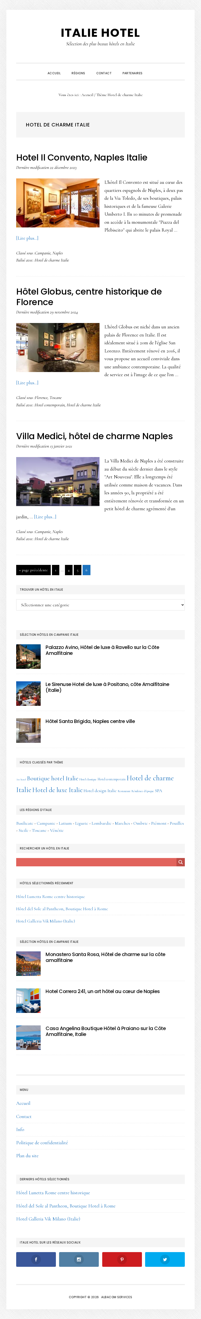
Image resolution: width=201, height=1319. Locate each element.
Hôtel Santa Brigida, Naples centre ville (90, 721)
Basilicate (24, 823)
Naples (57, 253)
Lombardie (102, 823)
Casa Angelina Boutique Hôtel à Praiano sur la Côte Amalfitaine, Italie (106, 1031)
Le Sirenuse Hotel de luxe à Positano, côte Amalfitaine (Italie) (107, 687)
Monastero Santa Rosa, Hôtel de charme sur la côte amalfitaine (105, 957)
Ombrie (140, 823)
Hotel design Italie (100, 790)
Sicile (23, 830)
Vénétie (57, 830)
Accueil (23, 1103)
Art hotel (21, 779)
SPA (158, 790)
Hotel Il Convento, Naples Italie (81, 157)
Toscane (56, 397)
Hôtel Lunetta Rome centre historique (50, 896)
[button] (154, 68)
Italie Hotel (100, 33)
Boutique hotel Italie (52, 778)
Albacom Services (116, 1297)
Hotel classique (88, 779)
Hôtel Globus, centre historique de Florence (89, 296)
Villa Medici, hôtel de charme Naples (94, 436)
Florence (41, 397)
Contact (24, 1117)
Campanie (42, 253)
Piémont (158, 823)
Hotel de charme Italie (52, 260)
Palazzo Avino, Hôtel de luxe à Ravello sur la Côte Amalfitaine (102, 650)
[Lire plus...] (27, 238)
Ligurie (81, 823)
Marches (122, 823)
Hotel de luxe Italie (57, 790)
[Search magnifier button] (180, 862)
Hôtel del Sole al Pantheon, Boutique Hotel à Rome (62, 908)
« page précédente (33, 571)
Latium (65, 823)
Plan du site (27, 1156)
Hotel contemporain (50, 405)
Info (20, 1129)
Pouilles (177, 823)
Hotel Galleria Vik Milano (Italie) (45, 921)
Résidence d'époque (142, 791)
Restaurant (124, 791)
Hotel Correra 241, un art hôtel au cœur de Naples (103, 991)
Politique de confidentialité (42, 1143)
